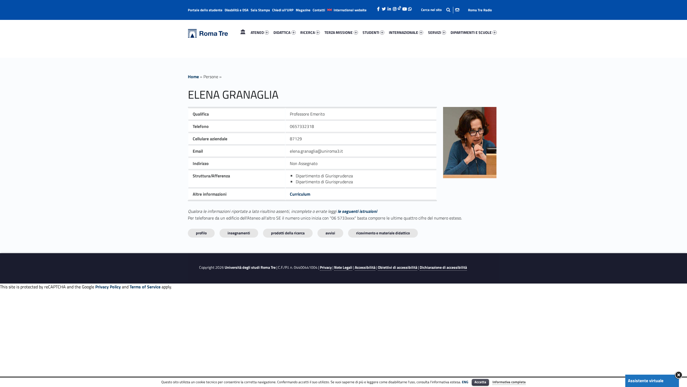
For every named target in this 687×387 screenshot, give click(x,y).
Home (242, 32)
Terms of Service (145, 287)
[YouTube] (404, 7)
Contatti (319, 10)
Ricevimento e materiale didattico (383, 233)
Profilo (201, 233)
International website (350, 10)
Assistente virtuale (645, 380)
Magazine (303, 10)
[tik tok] (399, 7)
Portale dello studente (205, 10)
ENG (465, 382)
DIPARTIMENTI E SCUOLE (471, 32)
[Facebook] (378, 7)
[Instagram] (394, 7)
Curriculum (300, 194)
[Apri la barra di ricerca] (440, 9)
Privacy (326, 267)
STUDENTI (371, 32)
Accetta (480, 382)
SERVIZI (434, 32)
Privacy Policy (108, 287)
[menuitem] (242, 32)
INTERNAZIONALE (403, 32)
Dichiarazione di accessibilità (443, 267)
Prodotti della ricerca (288, 233)
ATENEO (257, 32)
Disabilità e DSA (237, 10)
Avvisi (330, 233)
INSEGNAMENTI (239, 233)
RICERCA (307, 32)
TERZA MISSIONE (338, 32)
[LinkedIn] (389, 7)
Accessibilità (365, 267)
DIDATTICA (281, 32)
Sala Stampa (260, 10)
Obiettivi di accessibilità (397, 267)
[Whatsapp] (409, 7)
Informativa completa (509, 382)
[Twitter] (383, 7)
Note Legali (343, 267)
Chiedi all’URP (283, 10)
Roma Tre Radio (480, 10)
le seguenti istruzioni (357, 211)
